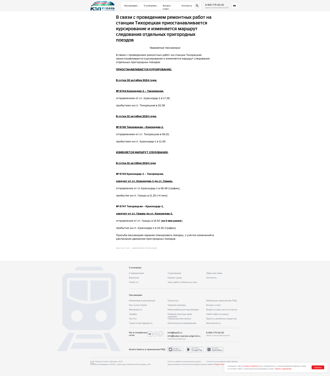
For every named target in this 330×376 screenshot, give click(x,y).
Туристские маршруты (140, 323)
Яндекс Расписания (222, 364)
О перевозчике (136, 273)
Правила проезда (177, 305)
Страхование (174, 273)
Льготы (133, 318)
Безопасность (213, 323)
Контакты (211, 277)
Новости (133, 282)
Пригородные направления (182, 323)
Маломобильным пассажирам (183, 309)
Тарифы (133, 314)
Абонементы (135, 309)
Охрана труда (175, 277)
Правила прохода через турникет (180, 315)
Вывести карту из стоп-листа (221, 309)
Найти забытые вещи (217, 314)
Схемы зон (173, 300)
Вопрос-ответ (213, 305)
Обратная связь (214, 273)
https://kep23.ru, (252, 366)
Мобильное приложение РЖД (221, 300)
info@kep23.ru (175, 332)
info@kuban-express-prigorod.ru (184, 336)
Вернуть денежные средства (221, 318)
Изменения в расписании (142, 300)
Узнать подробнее (283, 369)
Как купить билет (138, 305)
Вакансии (134, 277)
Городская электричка (179, 318)
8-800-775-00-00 (214, 4)
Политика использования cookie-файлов (221, 361)
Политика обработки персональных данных (184, 361)
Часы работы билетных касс (182, 282)
